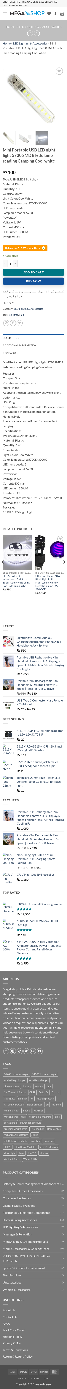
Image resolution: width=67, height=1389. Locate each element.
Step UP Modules (48, 1146)
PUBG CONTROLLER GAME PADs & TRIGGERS (26, 1258)
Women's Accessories (17, 1289)
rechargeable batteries (16, 1134)
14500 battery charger (44, 1074)
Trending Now (12, 1275)
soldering (49, 1141)
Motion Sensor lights (15, 1116)
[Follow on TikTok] (20, 1051)
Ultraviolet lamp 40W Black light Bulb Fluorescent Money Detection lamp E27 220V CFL (47, 583)
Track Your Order (14, 1330)
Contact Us (10, 1317)
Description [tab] (11, 337)
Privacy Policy (12, 1343)
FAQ (46, 1378)
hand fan (22, 1098)
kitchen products (46, 1098)
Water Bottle (30, 1159)
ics (32, 1098)
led (47, 1104)
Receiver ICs (54, 1128)
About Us (9, 1310)
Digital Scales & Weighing (19, 1205)
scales (34, 1134)
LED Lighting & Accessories (40, 26)
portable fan (10, 1122)
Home (10, 26)
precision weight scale (15, 1128)
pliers (57, 1116)
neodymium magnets (40, 1116)
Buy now (33, 281)
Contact (37, 1378)
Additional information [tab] (20, 345)
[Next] (58, 97)
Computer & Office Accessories (23, 1191)
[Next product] (30, 33)
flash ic (55, 1092)
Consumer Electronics (17, 1198)
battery (27, 1086)
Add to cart (33, 272)
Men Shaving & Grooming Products (25, 1241)
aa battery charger (38, 1080)
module (26, 1110)
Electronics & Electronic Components (26, 1212)
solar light (35, 1141)
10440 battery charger (16, 1074)
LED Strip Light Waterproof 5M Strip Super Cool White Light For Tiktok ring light (16, 581)
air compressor (12, 1086)
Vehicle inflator (12, 1159)
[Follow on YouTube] (40, 1051)
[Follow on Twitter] (26, 1051)
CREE (32, 1092)
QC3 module (37, 1128)
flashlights (9, 1098)
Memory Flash (11, 1110)
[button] (5, 13)
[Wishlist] (49, 14)
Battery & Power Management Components (31, 1184)
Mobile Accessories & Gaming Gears (26, 1248)
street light (10, 1153)
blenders (39, 1086)
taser (22, 1153)
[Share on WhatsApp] (6, 323)
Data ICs (43, 1092)
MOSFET (38, 1110)
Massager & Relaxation (17, 1234)
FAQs (6, 1323)
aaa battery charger (14, 1080)
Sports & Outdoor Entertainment (24, 1268)
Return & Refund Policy (18, 1356)
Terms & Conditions (15, 1350)
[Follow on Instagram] (13, 1051)
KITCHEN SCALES (14, 1104)
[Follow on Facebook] (6, 1051)
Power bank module (30, 1122)
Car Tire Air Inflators (15, 1092)
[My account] (55, 14)
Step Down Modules (25, 1146)
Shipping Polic (12, 1336)
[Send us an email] (33, 1051)
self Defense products (15, 1141)
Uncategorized (12, 1282)
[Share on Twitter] (20, 323)
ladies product (34, 1104)
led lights (13, 314)
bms (49, 1086)
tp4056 (32, 1153)
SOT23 (7, 1146)
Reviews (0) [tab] (10, 353)
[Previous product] (37, 33)
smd (21, 314)
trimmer (43, 1153)
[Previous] (8, 97)
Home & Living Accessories (20, 1220)
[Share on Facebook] (13, 323)
